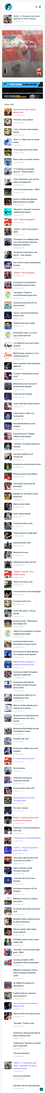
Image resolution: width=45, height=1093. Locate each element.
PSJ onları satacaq (20, 808)
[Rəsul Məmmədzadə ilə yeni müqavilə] (8, 426)
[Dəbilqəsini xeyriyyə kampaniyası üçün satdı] (8, 830)
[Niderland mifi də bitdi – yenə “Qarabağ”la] (7, 19)
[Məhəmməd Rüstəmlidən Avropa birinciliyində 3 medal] (8, 731)
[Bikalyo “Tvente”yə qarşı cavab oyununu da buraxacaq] (8, 820)
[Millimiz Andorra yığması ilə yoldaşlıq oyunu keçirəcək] (8, 664)
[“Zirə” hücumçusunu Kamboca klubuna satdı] (8, 1006)
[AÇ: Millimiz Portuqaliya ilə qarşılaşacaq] (8, 985)
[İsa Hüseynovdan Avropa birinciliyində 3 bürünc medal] (8, 644)
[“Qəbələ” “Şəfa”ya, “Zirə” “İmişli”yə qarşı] (8, 574)
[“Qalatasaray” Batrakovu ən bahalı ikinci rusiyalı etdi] (8, 1045)
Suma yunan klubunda (21, 1076)
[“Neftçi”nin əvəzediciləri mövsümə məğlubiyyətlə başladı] (8, 633)
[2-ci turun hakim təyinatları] (8, 761)
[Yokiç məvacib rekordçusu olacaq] (8, 1016)
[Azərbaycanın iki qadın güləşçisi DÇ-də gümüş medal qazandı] (8, 654)
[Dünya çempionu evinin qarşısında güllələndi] (8, 366)
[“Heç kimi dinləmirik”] (8, 1056)
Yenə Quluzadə (19, 768)
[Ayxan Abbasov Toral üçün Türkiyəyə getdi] (8, 800)
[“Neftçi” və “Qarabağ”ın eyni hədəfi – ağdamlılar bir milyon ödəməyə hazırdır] (8, 1065)
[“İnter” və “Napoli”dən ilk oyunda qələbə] (8, 142)
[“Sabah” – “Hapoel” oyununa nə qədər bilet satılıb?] (8, 850)
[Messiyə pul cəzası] (8, 555)
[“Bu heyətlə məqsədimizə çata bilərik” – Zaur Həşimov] (8, 255)
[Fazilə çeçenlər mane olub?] (8, 790)
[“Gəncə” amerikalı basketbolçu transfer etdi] (8, 315)
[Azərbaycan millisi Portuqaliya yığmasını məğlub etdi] (8, 674)
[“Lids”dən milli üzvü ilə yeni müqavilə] (8, 881)
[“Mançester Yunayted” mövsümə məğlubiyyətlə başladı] (8, 212)
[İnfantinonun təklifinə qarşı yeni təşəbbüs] (8, 751)
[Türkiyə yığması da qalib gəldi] (8, 535)
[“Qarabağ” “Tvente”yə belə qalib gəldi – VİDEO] (8, 952)
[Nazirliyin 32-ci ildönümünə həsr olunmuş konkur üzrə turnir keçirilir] (8, 718)
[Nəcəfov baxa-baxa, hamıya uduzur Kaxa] (8, 112)
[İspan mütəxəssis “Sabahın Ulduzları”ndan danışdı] (8, 436)
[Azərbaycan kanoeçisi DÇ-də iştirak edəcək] (8, 305)
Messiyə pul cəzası (20, 552)
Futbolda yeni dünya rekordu (24, 562)
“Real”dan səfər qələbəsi (23, 120)
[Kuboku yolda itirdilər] (8, 506)
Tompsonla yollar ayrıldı (22, 523)
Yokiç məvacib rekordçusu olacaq (26, 1014)
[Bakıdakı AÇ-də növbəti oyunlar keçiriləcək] (8, 496)
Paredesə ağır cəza (21, 739)
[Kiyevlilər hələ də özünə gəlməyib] (8, 1088)
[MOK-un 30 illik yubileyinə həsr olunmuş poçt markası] (8, 708)
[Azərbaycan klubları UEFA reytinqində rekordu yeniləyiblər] (8, 962)
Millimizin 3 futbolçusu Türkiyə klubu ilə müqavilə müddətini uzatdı (25, 972)
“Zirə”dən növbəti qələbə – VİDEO (26, 190)
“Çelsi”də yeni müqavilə (22, 394)
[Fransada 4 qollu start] (8, 603)
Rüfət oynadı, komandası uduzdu (26, 159)
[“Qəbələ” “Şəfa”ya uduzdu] (8, 275)
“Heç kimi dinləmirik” (21, 1053)
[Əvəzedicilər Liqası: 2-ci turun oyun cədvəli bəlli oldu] (8, 335)
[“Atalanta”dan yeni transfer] (8, 325)
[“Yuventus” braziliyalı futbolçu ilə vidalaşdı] (8, 446)
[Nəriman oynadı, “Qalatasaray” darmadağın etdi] (8, 623)
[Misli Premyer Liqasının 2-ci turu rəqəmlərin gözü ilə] (8, 356)
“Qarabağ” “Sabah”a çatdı (23, 1023)
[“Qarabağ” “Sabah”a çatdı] (8, 1025)
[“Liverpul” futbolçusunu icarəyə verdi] (8, 376)
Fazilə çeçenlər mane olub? (24, 788)
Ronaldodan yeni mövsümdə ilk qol (27, 464)
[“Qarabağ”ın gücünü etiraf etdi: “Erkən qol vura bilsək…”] (8, 860)
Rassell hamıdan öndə (22, 543)
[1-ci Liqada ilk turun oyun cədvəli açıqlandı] (8, 345)
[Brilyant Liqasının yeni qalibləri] (8, 476)
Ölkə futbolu (11, 37)
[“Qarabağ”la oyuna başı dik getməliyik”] (8, 486)
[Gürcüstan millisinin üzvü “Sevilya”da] (8, 456)
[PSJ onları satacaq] (8, 810)
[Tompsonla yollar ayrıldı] (8, 526)
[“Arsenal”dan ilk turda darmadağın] (8, 594)
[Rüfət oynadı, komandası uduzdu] (8, 162)
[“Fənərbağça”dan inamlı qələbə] (8, 152)
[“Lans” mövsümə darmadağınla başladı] (8, 132)
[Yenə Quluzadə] (8, 770)
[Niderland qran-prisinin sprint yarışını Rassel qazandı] (8, 386)
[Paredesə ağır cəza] (8, 741)
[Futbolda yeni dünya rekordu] (8, 564)
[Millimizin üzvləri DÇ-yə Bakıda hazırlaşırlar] (8, 901)
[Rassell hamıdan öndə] (8, 545)
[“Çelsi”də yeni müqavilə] (8, 396)
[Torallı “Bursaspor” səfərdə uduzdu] (8, 613)
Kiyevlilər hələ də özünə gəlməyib (26, 1086)
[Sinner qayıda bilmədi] (8, 516)
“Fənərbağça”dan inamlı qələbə (25, 150)
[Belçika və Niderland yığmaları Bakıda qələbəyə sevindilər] (8, 201)
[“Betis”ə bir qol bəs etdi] (8, 584)
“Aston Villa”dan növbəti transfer (26, 404)
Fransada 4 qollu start (22, 601)
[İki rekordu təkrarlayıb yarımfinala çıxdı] (8, 911)
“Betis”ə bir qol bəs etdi (22, 582)
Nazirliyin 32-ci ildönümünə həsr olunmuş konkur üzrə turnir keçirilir (26, 718)
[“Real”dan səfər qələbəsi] (8, 122)
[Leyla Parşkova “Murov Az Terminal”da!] (8, 416)
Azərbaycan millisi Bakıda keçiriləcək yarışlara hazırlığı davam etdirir (24, 685)
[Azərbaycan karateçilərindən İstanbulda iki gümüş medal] (8, 285)
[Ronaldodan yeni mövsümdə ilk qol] (8, 467)
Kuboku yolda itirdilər (21, 504)
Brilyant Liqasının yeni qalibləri (25, 474)
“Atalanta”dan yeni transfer (24, 323)
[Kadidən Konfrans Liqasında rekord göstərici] (8, 995)
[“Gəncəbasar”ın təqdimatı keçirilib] (8, 840)
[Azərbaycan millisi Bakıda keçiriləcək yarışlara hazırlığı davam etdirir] (8, 684)
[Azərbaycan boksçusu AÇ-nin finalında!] (8, 891)
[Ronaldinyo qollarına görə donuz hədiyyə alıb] (8, 942)
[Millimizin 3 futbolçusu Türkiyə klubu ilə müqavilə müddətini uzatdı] (8, 972)
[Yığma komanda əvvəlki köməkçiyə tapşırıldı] (8, 870)
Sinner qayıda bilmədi (21, 514)
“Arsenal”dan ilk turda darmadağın (27, 592)
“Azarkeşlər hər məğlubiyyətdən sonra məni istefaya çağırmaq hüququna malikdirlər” (26, 242)
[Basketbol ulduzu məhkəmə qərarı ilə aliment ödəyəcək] (8, 921)
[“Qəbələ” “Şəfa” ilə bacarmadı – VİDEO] (8, 231)
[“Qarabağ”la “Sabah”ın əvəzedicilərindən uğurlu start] (8, 295)
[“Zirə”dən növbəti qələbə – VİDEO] (8, 192)
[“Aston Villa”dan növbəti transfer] (8, 406)
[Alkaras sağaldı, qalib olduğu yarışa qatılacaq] (8, 931)
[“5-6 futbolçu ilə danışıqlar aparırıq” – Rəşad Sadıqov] (8, 171)
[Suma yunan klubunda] (8, 1078)
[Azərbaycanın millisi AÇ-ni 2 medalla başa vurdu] (8, 697)
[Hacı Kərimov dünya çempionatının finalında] (8, 265)
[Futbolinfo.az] (8, 7)
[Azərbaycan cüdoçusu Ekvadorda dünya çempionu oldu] (8, 1035)
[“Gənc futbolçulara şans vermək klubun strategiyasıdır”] (8, 181)
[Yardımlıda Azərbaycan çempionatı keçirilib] (8, 780)
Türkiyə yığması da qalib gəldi (25, 533)
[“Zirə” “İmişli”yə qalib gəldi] (8, 222)
